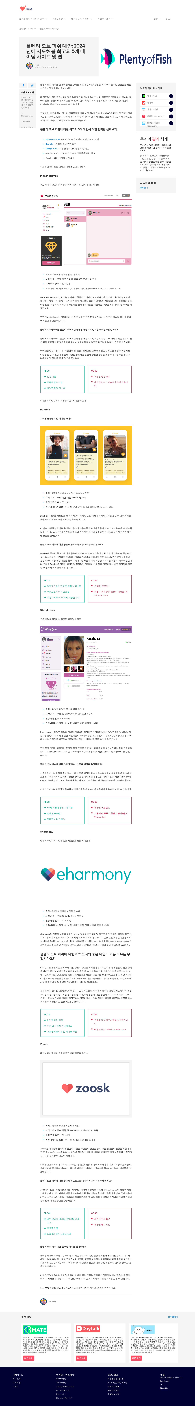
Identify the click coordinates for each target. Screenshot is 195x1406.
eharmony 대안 (63, 1390)
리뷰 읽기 (28, 1358)
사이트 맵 (17, 1382)
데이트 (33, 28)
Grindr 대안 (61, 1379)
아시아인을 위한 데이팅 (117, 1382)
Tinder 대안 (61, 1382)
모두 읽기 (144, 187)
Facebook (164, 1381)
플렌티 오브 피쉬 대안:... (50, 28)
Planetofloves (53, 139)
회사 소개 (17, 1379)
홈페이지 (23, 28)
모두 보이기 (173, 1317)
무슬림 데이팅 (113, 1394)
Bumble (49, 144)
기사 (168, 19)
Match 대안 (61, 1394)
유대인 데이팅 (113, 1390)
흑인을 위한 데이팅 (116, 1379)
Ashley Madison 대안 (65, 1386)
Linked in (164, 1388)
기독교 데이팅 (113, 1386)
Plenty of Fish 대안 (64, 1398)
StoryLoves (52, 148)
